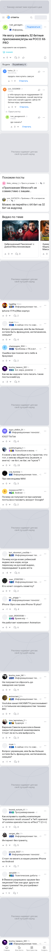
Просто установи (28, 183)
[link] (20, 238)
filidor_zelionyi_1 (13, 183)
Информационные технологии (18, 30)
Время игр (20, 618)
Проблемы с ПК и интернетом (33, 198)
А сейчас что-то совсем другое (26, 325)
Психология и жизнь (24, 451)
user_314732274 (13, 198)
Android (18, 493)
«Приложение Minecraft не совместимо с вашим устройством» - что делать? (20, 191)
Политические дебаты (26, 875)
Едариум (19, 723)
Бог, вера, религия (24, 370)
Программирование (25, 812)
